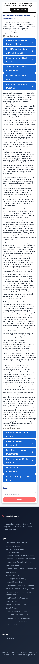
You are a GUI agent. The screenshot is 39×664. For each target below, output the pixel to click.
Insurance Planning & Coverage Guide (20, 589)
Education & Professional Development (20, 559)
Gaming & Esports (12, 575)
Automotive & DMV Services (16, 546)
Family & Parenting (13, 565)
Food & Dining (11, 572)
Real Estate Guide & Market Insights (19, 611)
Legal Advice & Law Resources (17, 598)
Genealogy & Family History (16, 579)
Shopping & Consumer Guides (17, 615)
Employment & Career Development (19, 562)
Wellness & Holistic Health (15, 625)
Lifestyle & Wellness (13, 601)
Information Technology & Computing (20, 585)
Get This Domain (19, 10)
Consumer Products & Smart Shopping (20, 555)
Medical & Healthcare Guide (16, 605)
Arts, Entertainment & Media (16, 543)
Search (19, 499)
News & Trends (11, 608)
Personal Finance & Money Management (21, 569)
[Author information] (34, 16)
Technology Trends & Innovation (18, 618)
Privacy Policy (11, 638)
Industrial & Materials (14, 582)
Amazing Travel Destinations (16, 621)
